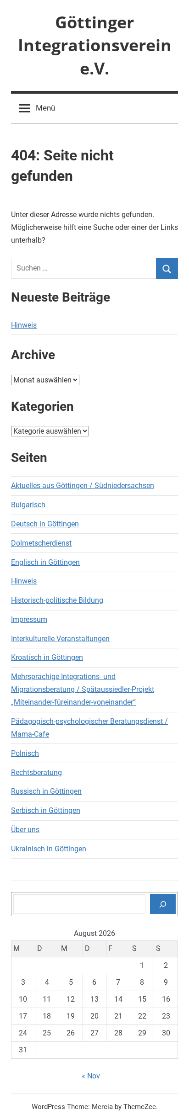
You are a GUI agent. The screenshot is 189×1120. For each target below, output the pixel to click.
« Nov (91, 1076)
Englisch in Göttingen (45, 562)
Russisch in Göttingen (46, 791)
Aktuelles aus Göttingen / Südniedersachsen (82, 485)
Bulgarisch (28, 504)
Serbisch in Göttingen (45, 810)
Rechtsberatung (36, 772)
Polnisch (25, 753)
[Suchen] (163, 904)
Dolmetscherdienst (41, 543)
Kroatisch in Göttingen (47, 657)
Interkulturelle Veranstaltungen (60, 638)
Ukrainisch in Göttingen (48, 848)
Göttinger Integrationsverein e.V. (95, 45)
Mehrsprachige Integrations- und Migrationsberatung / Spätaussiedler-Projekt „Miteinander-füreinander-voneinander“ (82, 689)
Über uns (25, 829)
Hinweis (24, 325)
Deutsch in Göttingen (45, 524)
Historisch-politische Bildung (57, 600)
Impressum (29, 619)
